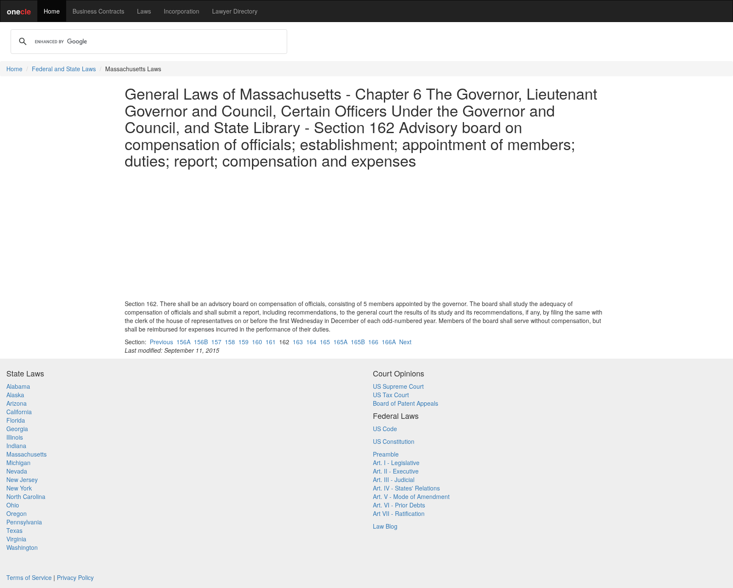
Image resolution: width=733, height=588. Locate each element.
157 (216, 341)
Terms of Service (29, 577)
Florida (15, 420)
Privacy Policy (75, 577)
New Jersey (22, 479)
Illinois (14, 437)
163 (298, 341)
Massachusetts (26, 454)
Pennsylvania (24, 522)
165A (340, 341)
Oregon (16, 513)
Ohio (12, 505)
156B (201, 341)
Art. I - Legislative (396, 462)
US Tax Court (391, 394)
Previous (161, 341)
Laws (144, 11)
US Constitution (393, 441)
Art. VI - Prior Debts (399, 505)
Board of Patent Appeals (405, 403)
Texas (14, 530)
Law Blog (385, 526)
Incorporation (181, 11)
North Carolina (25, 496)
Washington (22, 547)
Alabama (18, 386)
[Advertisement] (366, 234)
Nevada (16, 471)
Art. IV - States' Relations (406, 488)
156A (183, 341)
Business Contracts (98, 11)
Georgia (17, 428)
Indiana (16, 445)
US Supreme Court (398, 386)
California (19, 411)
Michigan (18, 462)
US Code (385, 428)
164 (311, 341)
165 (325, 341)
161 (271, 341)
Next (405, 341)
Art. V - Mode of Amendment (411, 496)
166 (373, 341)
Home (52, 11)
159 (243, 341)
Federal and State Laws (64, 68)
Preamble (386, 454)
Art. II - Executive (396, 471)
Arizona (16, 403)
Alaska (15, 394)
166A (389, 341)
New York (19, 488)
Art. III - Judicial (393, 479)
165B (358, 341)
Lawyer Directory (234, 11)
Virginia (16, 539)
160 (257, 341)
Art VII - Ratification (399, 513)
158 (230, 341)
